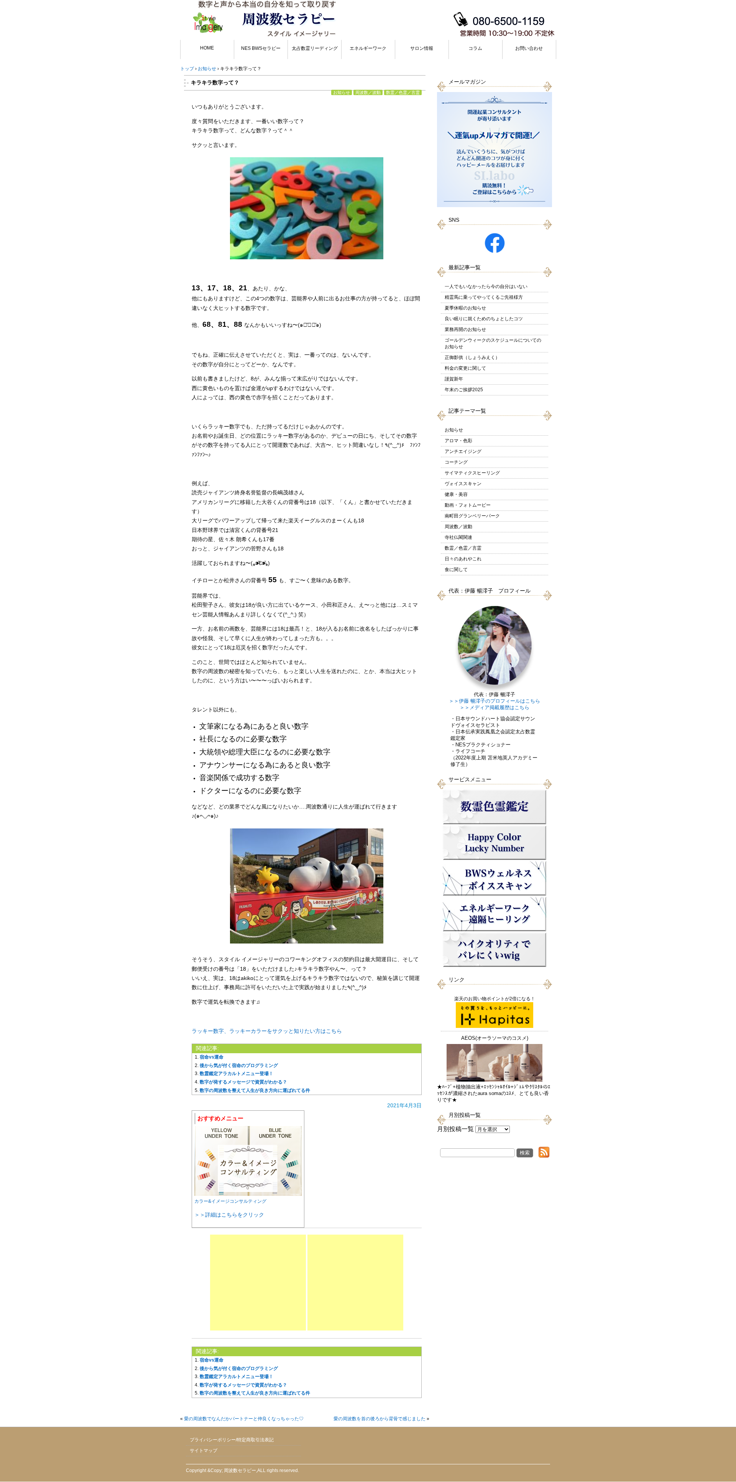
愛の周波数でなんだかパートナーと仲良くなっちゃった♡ (244, 1418)
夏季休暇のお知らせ (465, 308)
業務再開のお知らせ (465, 329)
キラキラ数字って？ (215, 82)
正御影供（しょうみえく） (472, 357)
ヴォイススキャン (463, 483)
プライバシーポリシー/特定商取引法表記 (232, 1439)
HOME (207, 48)
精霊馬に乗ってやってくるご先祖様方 (484, 297)
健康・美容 (456, 494)
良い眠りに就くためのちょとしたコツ (484, 318)
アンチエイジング (463, 451)
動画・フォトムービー (468, 505)
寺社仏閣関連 (458, 537)
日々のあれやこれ (463, 559)
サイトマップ (203, 1450)
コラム (475, 48)
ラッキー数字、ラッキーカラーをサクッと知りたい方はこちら (267, 1031)
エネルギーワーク (368, 48)
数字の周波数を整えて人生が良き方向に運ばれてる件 (255, 1090)
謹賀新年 (454, 379)
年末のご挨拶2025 (464, 389)
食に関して (456, 569)
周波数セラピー (240, 1470)
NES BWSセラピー (261, 48)
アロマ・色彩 (458, 440)
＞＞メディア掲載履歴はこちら (494, 707)
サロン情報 (421, 48)
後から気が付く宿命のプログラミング (239, 1065)
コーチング (456, 462)
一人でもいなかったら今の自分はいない (486, 286)
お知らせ (341, 92)
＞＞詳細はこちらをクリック (229, 1215)
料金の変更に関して (465, 368)
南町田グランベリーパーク (472, 516)
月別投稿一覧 (455, 1129)
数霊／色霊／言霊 (403, 92)
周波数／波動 (368, 92)
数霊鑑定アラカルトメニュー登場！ (236, 1073)
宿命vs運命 (211, 1057)
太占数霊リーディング (315, 48)
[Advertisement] (258, 1283)
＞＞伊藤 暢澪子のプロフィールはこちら (494, 701)
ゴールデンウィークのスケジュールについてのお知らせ (493, 343)
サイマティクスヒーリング (472, 473)
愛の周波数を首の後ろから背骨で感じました (380, 1418)
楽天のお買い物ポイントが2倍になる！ (494, 998)
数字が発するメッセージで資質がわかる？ (243, 1082)
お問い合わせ (529, 48)
